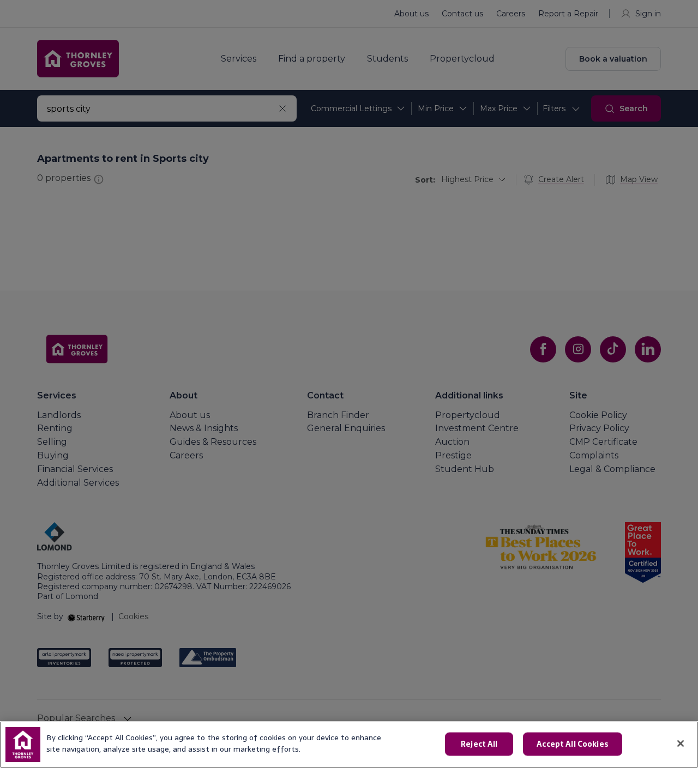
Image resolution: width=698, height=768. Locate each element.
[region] (349, 744)
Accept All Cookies (573, 744)
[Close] (681, 743)
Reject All (479, 744)
